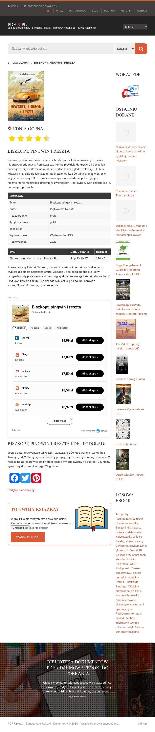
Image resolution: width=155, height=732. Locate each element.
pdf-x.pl (142, 723)
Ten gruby (122, 514)
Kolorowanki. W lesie (129, 536)
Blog (95, 10)
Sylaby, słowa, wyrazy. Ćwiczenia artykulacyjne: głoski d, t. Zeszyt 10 (131, 546)
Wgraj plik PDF (28, 536)
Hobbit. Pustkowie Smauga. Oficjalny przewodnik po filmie (129, 586)
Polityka (109, 10)
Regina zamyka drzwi (129, 518)
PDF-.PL (17, 24)
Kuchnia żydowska (127, 595)
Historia (126, 10)
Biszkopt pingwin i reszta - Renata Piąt (33, 258)
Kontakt (142, 10)
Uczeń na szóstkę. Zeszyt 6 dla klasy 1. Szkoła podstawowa (129, 527)
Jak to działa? (77, 10)
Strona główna (18, 62)
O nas (59, 10)
